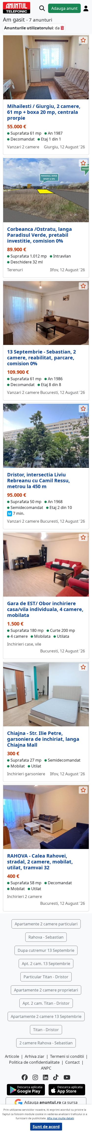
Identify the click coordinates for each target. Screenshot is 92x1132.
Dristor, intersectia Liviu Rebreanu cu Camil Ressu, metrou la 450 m (38, 480)
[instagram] (35, 1077)
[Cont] (86, 8)
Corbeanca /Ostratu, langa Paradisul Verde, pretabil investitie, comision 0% (39, 235)
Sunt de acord (46, 1126)
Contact (72, 1062)
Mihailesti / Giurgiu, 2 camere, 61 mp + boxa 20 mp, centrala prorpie (43, 112)
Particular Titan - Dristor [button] (46, 976)
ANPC (46, 1068)
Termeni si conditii (67, 1056)
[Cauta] (42, 8)
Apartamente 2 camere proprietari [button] (46, 990)
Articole (12, 1056)
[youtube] (67, 1077)
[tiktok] (56, 1077)
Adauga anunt (64, 8)
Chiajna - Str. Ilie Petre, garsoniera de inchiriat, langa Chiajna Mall (43, 739)
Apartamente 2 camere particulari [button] (46, 924)
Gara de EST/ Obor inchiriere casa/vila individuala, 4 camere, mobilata (45, 609)
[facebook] (25, 1077)
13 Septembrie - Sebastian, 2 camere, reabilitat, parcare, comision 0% (41, 357)
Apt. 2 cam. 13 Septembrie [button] (46, 963)
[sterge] (62, 28)
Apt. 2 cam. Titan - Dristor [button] (46, 1003)
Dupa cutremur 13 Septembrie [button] (46, 950)
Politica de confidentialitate (34, 1062)
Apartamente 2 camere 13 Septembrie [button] (46, 1016)
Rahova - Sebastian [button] (46, 937)
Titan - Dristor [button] (46, 1029)
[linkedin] (45, 1077)
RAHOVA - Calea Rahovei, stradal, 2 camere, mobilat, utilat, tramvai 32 (40, 861)
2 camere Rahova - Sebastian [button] (46, 1043)
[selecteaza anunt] (83, 40)
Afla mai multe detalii (60, 1118)
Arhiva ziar (34, 1056)
